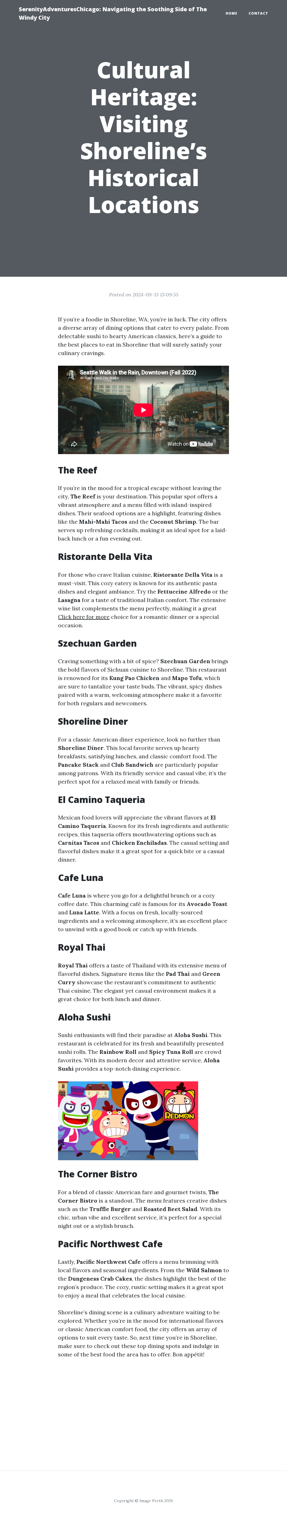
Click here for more (84, 616)
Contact (258, 13)
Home (231, 13)
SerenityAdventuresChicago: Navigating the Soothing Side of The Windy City (113, 13)
